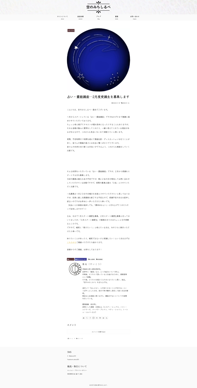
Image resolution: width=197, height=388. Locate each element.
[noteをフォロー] (96, 318)
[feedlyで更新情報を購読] (103, 318)
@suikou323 (72, 356)
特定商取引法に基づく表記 (74, 374)
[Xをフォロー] (87, 318)
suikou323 (76, 359)
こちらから (71, 242)
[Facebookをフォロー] (90, 318)
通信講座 (100, 259)
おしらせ (71, 259)
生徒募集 (92, 259)
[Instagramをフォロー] (93, 318)
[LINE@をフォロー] (100, 318)
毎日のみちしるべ (81, 259)
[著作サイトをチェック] (83, 318)
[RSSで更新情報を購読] (106, 318)
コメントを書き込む (98, 332)
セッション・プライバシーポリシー (77, 370)
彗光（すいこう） (92, 264)
